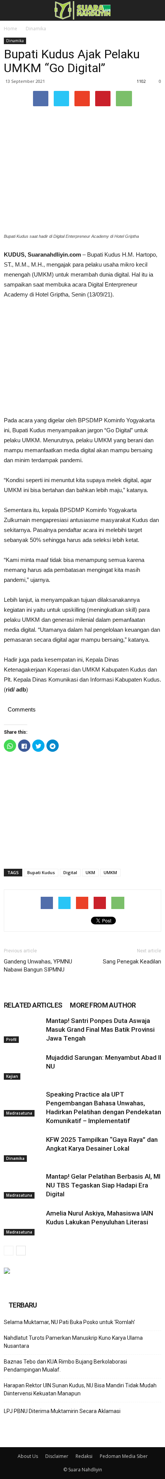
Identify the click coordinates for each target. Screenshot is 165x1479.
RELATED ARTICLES (33, 1005)
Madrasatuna (19, 1113)
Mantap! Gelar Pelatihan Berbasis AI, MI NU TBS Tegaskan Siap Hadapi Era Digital (103, 1185)
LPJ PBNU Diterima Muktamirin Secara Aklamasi (62, 1411)
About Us (28, 1456)
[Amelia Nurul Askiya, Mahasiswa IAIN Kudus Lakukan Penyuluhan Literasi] (23, 1222)
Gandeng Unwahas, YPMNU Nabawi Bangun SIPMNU (38, 965)
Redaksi (84, 1456)
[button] (154, 10)
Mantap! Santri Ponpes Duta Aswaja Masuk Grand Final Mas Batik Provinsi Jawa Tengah (100, 1029)
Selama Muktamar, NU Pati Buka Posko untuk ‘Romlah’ (69, 1322)
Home (10, 28)
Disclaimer (56, 1456)
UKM (90, 872)
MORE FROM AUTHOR (102, 1005)
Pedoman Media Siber (124, 1456)
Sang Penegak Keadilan (132, 961)
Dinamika (36, 28)
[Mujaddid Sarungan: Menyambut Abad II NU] (23, 1066)
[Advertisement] (82, 357)
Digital (70, 872)
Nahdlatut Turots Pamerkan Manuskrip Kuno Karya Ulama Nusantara (73, 1342)
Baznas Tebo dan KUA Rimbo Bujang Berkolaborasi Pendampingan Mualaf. (65, 1366)
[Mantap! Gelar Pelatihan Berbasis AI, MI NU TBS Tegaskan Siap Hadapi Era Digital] (23, 1185)
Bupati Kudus (41, 872)
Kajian (12, 1076)
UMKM (110, 872)
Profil (11, 1039)
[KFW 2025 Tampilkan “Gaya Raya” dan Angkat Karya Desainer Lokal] (23, 1148)
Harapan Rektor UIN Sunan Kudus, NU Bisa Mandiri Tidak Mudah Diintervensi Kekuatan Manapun (80, 1389)
